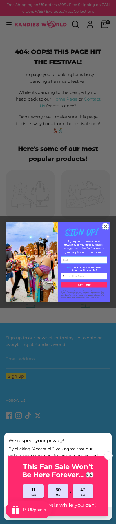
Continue (84, 284)
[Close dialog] (105, 226)
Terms (96, 297)
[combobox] (65, 276)
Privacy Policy (89, 297)
